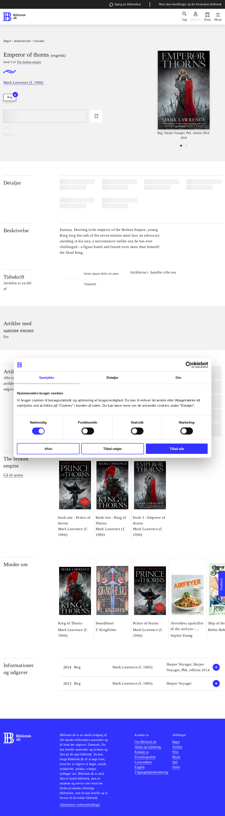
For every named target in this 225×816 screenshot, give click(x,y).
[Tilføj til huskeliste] (96, 116)
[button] (140, 667)
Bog (9, 97)
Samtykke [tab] (46, 377)
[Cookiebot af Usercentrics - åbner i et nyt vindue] (189, 365)
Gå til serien (13, 475)
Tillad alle (177, 448)
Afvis (48, 448)
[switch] (88, 431)
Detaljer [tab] (113, 377)
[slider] (184, 95)
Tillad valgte (112, 448)
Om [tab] (178, 377)
